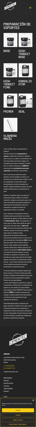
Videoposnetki (8, 389)
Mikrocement (8, 378)
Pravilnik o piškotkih (13, 424)
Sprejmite (18, 410)
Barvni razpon (8, 383)
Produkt (6, 381)
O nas (5, 397)
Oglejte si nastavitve (18, 420)
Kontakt (6, 391)
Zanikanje (18, 415)
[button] (33, 400)
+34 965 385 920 (9, 366)
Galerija (6, 386)
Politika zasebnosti (22, 424)
